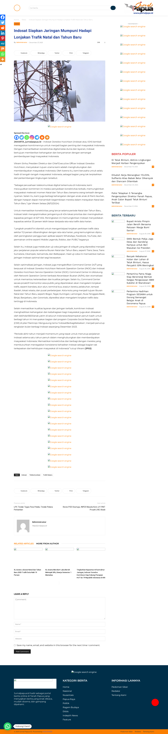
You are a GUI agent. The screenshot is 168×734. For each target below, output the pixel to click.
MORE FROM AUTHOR (47, 543)
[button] (155, 702)
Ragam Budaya (71, 707)
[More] (47, 137)
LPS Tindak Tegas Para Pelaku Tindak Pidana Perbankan (33, 508)
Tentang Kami (119, 695)
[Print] (42, 137)
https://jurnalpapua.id (39, 526)
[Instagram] (32, 137)
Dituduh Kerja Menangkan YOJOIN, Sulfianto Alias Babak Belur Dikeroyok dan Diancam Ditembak (132, 178)
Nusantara (68, 695)
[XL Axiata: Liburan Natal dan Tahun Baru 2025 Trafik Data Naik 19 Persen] (28, 558)
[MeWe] (2, 43)
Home (16, 20)
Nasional (67, 691)
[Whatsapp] (26, 137)
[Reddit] (2, 27)
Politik (66, 703)
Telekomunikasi (35, 475)
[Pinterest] (2, 38)
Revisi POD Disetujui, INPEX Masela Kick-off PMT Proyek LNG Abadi (84, 508)
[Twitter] (21, 137)
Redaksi (116, 691)
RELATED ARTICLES (24, 543)
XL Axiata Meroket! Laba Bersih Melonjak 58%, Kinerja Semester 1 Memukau (58, 572)
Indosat (24, 475)
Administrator (21, 42)
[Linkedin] (2, 33)
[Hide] (1, 64)
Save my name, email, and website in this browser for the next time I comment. (58, 645)
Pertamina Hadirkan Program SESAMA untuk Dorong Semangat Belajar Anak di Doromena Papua (140, 297)
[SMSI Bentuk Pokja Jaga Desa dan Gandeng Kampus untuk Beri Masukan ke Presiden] (118, 243)
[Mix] (2, 48)
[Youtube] (39, 531)
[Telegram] (37, 137)
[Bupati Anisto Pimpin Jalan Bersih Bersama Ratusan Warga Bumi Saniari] (118, 226)
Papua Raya (69, 699)
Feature (67, 719)
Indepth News (70, 715)
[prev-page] (57, 583)
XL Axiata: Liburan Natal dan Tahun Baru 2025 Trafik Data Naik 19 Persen (27, 572)
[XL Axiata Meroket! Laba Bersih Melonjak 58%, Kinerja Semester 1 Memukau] (59, 558)
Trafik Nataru (47, 475)
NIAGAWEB (47, 732)
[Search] (113, 8)
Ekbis (24, 20)
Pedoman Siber (120, 687)
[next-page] (61, 583)
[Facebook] (16, 137)
